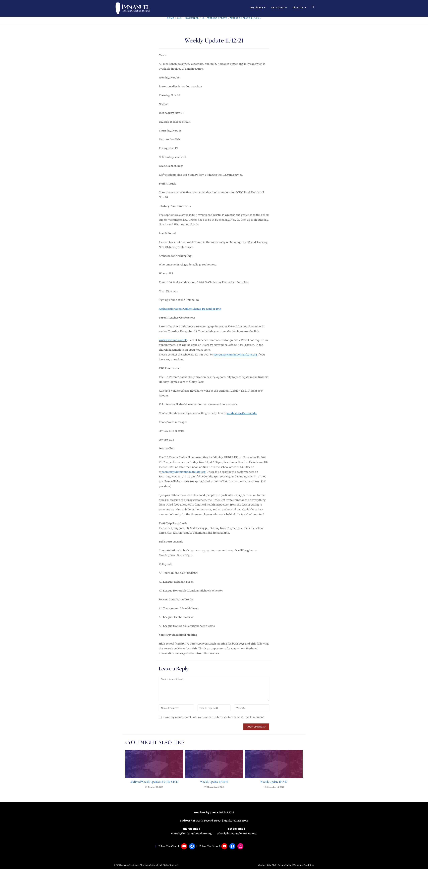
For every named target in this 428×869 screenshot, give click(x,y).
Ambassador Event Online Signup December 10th (190, 308)
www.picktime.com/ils (173, 340)
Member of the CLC (267, 865)
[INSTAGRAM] (240, 846)
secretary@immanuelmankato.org (235, 354)
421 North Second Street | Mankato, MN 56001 (219, 820)
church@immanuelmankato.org (191, 833)
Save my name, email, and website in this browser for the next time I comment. (214, 717)
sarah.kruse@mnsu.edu (242, 413)
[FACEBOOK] (192, 846)
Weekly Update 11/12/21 (245, 18)
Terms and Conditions (303, 865)
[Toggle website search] (313, 7)
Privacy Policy (284, 865)
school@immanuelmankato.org (236, 833)
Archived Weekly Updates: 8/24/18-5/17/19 (154, 782)
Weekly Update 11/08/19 (214, 782)
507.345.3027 (226, 812)
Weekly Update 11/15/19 (273, 782)
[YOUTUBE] (184, 846)
